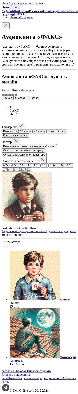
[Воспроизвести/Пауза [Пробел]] (9, 95)
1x (29, 165)
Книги (73, 11)
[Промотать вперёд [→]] (12, 95)
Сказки (24, 11)
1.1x (36, 165)
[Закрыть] (6, 25)
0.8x (13, 165)
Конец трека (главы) (15, 135)
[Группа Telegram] (6, 390)
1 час (51, 131)
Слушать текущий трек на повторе (24, 154)
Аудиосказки (10, 11)
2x (14, 169)
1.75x (6, 169)
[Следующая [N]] (16, 95)
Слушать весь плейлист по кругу (23, 150)
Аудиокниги (60, 11)
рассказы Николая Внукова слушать (26, 371)
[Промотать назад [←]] (6, 95)
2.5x (21, 169)
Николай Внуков (21, 17)
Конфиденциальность (48, 378)
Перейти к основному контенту (23, 3)
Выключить (10, 131)
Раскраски (36, 11)
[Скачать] (11, 118)
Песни (47, 11)
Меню (6, 7)
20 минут (25, 131)
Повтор (34, 97)
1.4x (60, 165)
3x (28, 169)
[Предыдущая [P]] (3, 95)
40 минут (39, 131)
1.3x (52, 165)
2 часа (62, 131)
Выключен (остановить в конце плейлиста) (29, 146)
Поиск (17, 7)
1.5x (69, 165)
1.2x (44, 165)
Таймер (7, 97)
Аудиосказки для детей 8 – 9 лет (23, 231)
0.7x (5, 165)
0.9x (22, 165)
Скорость (20, 97)
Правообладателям (20, 378)
